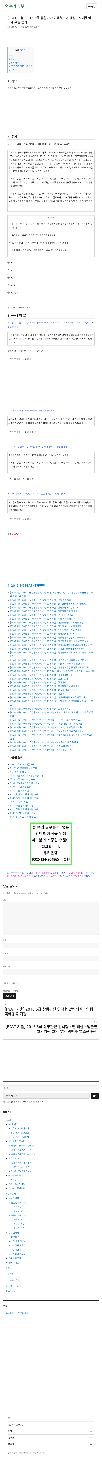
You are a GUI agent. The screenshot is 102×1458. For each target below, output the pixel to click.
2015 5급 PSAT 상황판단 (21, 66)
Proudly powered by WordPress (32, 1453)
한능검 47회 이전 (19, 1215)
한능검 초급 (19, 1220)
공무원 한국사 (14, 1258)
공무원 (11, 1438)
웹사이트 (6, 966)
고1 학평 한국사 (18, 1254)
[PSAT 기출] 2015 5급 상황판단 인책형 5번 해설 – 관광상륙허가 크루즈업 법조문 (47, 731)
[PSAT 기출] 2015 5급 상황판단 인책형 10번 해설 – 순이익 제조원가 (41, 709)
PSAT (76, 876)
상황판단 (53, 876)
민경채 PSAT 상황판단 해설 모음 (25, 783)
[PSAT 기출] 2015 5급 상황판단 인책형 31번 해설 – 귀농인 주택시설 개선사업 (45, 626)
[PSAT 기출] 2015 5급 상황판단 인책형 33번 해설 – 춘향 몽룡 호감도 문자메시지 (46, 619)
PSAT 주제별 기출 (16, 1184)
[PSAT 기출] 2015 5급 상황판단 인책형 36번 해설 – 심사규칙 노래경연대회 (44, 607)
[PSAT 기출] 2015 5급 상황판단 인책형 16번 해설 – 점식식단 (38, 682)
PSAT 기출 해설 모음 (19, 791)
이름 (5, 940)
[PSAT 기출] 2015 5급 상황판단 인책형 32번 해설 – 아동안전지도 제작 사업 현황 (46, 622)
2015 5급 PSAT (58, 873)
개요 (11, 56)
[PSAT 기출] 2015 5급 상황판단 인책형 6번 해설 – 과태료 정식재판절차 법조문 (46, 727)
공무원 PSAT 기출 (40, 876)
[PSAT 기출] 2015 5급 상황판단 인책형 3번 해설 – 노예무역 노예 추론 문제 (44, 742)
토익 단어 (10, 1274)
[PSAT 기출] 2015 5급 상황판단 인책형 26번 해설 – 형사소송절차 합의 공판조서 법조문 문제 (52, 645)
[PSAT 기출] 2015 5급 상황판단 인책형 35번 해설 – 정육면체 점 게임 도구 (43, 611)
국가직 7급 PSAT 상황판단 (23, 1150)
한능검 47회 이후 (19, 1203)
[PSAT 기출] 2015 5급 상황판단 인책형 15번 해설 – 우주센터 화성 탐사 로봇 (44, 686)
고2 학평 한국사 (18, 1250)
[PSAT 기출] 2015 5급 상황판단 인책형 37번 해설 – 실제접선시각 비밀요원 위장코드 (48, 604)
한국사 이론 (13, 1263)
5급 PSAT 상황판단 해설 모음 (23, 768)
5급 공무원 (85, 876)
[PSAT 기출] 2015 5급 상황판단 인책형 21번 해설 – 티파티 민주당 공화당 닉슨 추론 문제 (50, 667)
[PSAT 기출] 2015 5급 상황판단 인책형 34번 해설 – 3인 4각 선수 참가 (42, 615)
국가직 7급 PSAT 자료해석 (23, 1154)
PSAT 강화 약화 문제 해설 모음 (24, 809)
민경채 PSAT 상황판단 (21, 1167)
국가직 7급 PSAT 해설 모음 (22, 779)
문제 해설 (14, 63)
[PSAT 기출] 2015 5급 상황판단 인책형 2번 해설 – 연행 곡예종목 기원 (42, 746)
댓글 (5, 900)
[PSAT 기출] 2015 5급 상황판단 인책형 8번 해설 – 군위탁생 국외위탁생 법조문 (46, 720)
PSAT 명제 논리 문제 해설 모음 (24, 794)
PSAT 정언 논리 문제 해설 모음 (24, 798)
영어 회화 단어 (12, 1280)
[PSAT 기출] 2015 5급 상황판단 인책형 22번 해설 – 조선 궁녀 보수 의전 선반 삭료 (47, 664)
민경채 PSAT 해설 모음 (20, 787)
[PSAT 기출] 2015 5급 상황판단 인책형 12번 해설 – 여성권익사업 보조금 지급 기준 (47, 697)
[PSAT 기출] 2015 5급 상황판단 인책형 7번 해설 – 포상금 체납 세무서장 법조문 (46, 724)
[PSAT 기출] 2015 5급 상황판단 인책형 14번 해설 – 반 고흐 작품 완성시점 (43, 690)
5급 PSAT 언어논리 (20, 1128)
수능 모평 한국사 (18, 1241)
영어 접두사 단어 (13, 1286)
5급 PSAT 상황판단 (41, 873)
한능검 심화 (19, 1211)
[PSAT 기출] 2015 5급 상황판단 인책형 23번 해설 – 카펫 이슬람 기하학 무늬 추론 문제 (49, 660)
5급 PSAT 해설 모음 (19, 772)
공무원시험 (88, 873)
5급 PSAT (26, 873)
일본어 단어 (11, 1291)
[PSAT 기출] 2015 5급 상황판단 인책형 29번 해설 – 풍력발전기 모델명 (42, 634)
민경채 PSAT (14, 1158)
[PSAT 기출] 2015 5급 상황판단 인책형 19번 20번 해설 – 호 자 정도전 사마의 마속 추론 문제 (52, 671)
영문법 (9, 1268)
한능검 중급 (19, 1224)
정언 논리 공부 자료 (19, 802)
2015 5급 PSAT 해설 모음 (22, 764)
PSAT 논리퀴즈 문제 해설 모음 (24, 817)
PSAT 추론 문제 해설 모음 (22, 806)
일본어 (11, 1444)
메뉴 (93, 7)
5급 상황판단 (13, 873)
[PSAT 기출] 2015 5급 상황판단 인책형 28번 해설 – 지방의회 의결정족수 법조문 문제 (48, 637)
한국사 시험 (11, 1194)
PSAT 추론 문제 (75, 873)
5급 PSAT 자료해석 (20, 1137)
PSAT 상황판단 (65, 876)
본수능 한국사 (17, 1237)
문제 (11, 59)
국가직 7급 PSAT (16, 1141)
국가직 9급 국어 (15, 1175)
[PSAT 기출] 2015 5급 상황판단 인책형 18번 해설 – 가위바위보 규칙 (41, 675)
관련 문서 (14, 70)
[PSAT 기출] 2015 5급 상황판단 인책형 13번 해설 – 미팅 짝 (37, 694)
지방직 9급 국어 (15, 1180)
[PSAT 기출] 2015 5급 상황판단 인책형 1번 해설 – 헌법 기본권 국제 (41, 750)
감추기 (22, 50)
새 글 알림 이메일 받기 (11, 991)
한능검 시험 (13, 1198)
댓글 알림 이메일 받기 (11, 983)
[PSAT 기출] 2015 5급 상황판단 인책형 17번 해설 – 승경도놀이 (39, 679)
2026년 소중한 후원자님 (17, 1313)
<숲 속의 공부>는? (16, 1425)
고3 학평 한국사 (18, 1245)
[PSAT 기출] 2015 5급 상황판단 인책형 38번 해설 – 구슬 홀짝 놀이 (40, 600)
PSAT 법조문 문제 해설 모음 (23, 813)
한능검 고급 (19, 1228)
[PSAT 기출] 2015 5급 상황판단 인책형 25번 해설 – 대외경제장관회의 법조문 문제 (47, 649)
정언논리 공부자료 (16, 1188)
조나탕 (14, 27)
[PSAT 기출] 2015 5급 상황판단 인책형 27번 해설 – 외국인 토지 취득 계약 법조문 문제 (49, 641)
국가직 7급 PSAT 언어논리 (23, 1145)
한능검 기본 (19, 1207)
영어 (10, 1431)
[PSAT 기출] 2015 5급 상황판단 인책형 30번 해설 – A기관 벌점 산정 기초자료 (45, 630)
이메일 (5, 953)
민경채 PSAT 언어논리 (21, 1163)
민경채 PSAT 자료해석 (21, 1171)
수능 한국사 (13, 1233)
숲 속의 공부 (14, 6)
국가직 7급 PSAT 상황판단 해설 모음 (26, 776)
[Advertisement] (51, 39)
